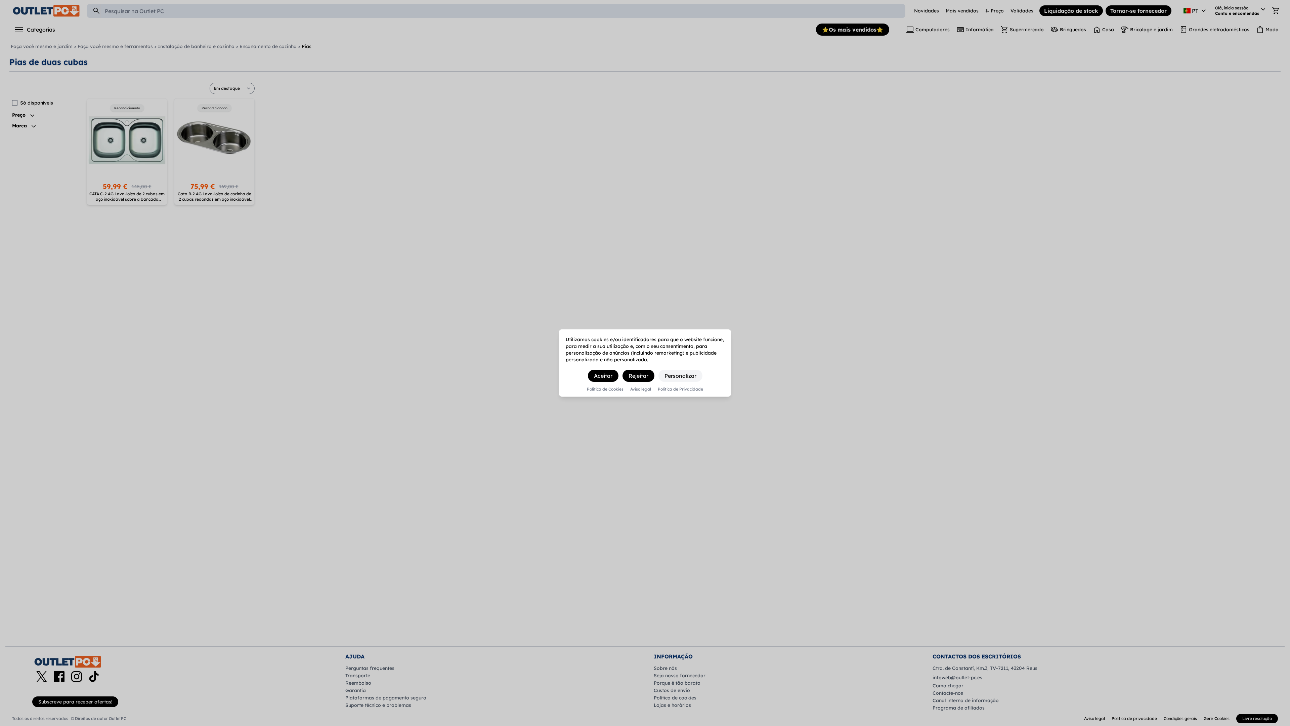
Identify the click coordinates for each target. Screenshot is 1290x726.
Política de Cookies (605, 389)
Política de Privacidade (680, 389)
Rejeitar (638, 375)
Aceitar (603, 375)
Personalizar (680, 375)
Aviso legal (640, 389)
